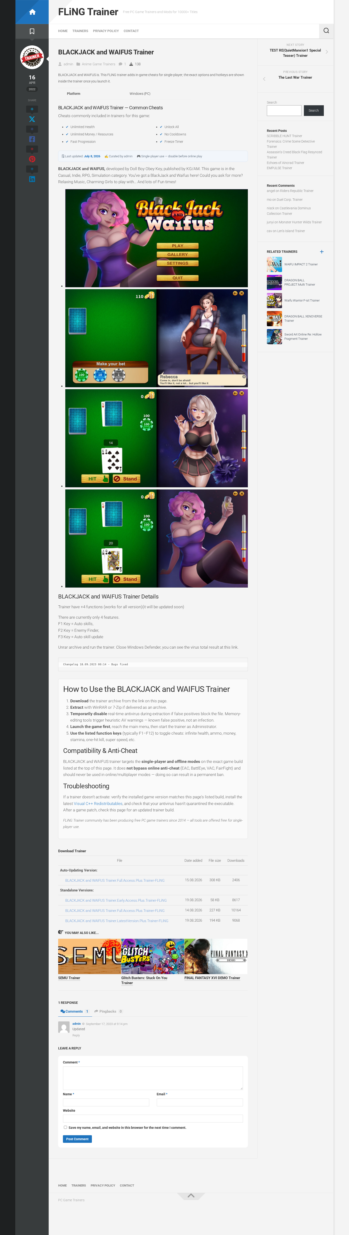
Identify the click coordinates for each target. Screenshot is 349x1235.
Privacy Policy (106, 31)
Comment (71, 1062)
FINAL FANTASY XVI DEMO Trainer (212, 978)
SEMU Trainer (69, 978)
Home (63, 31)
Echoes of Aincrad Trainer (285, 163)
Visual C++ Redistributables (98, 803)
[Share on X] (32, 114)
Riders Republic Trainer (297, 191)
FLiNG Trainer (88, 12)
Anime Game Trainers (98, 64)
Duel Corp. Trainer (290, 199)
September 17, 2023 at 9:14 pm (106, 1024)
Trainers (80, 31)
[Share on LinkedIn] (32, 174)
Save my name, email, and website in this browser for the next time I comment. (127, 1128)
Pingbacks (110, 1011)
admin (68, 64)
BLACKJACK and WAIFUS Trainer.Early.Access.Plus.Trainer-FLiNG (116, 900)
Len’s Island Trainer (291, 231)
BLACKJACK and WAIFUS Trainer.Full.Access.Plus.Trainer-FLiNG (115, 880)
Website (69, 1110)
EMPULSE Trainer (279, 168)
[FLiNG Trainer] (32, 12)
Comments (77, 1011)
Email (162, 1094)
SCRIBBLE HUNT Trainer (284, 136)
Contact (131, 31)
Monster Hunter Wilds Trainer (300, 222)
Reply (76, 1035)
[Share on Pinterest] (32, 154)
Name (68, 1094)
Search (272, 102)
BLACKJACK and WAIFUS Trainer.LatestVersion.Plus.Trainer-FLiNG (116, 921)
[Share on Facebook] (32, 134)
